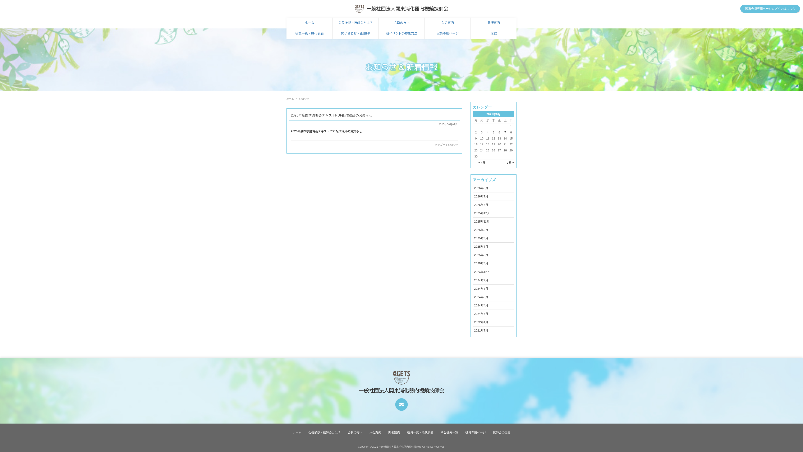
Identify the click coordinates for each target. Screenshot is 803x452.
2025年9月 (481, 230)
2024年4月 (481, 305)
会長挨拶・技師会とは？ (355, 22)
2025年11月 (482, 221)
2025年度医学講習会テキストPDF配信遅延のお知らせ (331, 115)
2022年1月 (481, 322)
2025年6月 (481, 255)
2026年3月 (481, 204)
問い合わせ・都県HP (355, 33)
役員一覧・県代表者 (309, 33)
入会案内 (447, 22)
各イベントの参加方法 (401, 33)
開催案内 (493, 22)
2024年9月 (481, 280)
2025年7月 (481, 246)
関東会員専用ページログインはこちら (770, 8)
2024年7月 (481, 288)
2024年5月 (481, 297)
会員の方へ (401, 22)
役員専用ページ (448, 33)
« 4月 (481, 162)
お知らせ (453, 144)
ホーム (309, 22)
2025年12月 (482, 213)
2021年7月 (481, 330)
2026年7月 (481, 196)
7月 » (510, 162)
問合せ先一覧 (449, 432)
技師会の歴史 (501, 432)
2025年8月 (481, 238)
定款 (494, 33)
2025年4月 (481, 263)
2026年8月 (481, 188)
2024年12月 (482, 272)
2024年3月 (481, 313)
